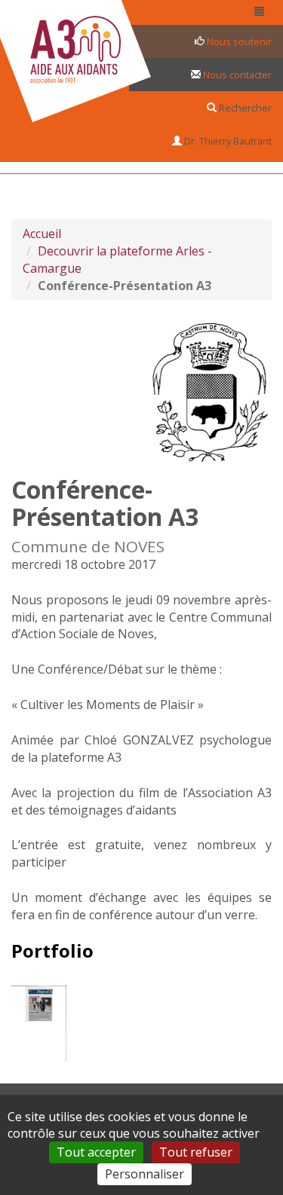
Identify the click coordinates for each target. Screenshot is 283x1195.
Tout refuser (195, 1152)
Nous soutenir (238, 41)
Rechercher (244, 108)
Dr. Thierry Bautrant (227, 141)
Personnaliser (144, 1174)
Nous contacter (236, 74)
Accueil (42, 233)
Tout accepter (96, 1152)
